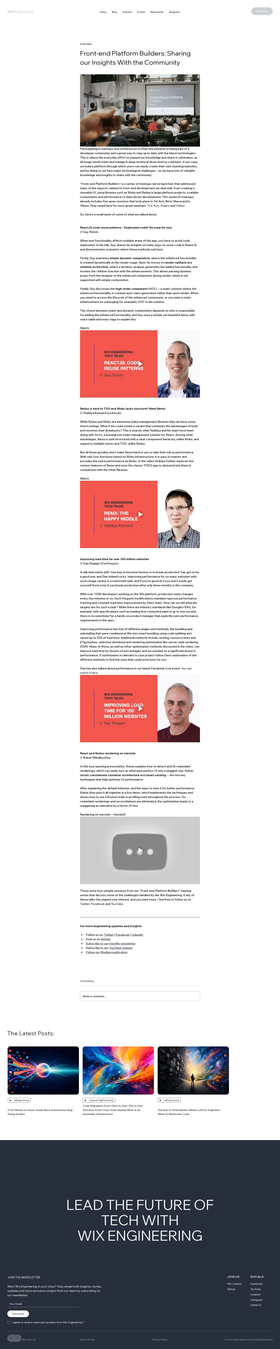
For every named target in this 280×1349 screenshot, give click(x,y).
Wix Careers (234, 1283)
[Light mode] (10, 1338)
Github (231, 1289)
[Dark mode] (18, 1338)
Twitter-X (255, 1305)
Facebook (256, 1283)
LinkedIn (255, 1294)
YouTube (255, 1289)
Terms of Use (87, 1339)
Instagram (256, 1299)
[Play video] (140, 364)
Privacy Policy (159, 1339)
